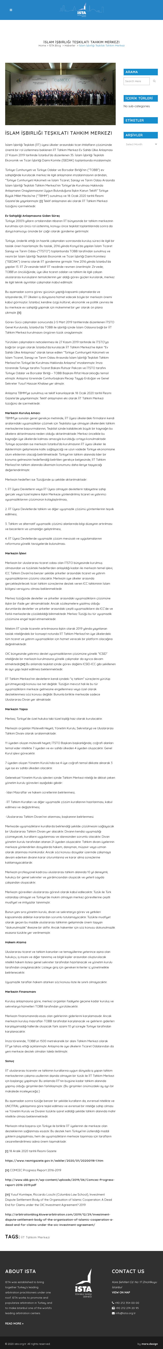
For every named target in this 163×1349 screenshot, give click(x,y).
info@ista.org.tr (125, 1313)
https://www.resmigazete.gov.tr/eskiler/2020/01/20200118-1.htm (54, 1160)
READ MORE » (14, 1323)
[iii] (22, 664)
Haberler (70, 45)
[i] (41, 201)
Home (42, 45)
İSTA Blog (55, 45)
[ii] (19, 312)
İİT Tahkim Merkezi (35, 1237)
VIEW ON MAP (121, 1292)
